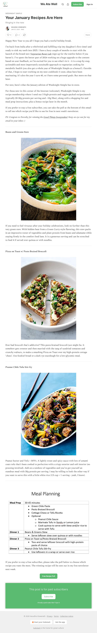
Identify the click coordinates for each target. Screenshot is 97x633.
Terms (56, 616)
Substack (36, 628)
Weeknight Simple (13, 13)
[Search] (62, 4)
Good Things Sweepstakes (55, 117)
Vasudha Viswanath (18, 27)
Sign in (90, 4)
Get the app (60, 622)
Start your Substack (42, 622)
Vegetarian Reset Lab (40, 54)
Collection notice (66, 616)
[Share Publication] (68, 4)
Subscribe (77, 4)
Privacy (49, 616)
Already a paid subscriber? (48, 603)
